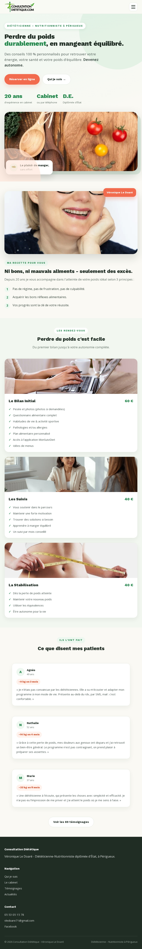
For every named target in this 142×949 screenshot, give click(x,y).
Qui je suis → (56, 79)
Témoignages (13, 888)
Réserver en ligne (22, 79)
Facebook (10, 926)
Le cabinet (11, 882)
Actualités (10, 894)
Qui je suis (11, 876)
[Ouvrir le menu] (133, 7)
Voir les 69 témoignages (71, 822)
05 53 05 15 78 (14, 914)
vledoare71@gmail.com (19, 920)
